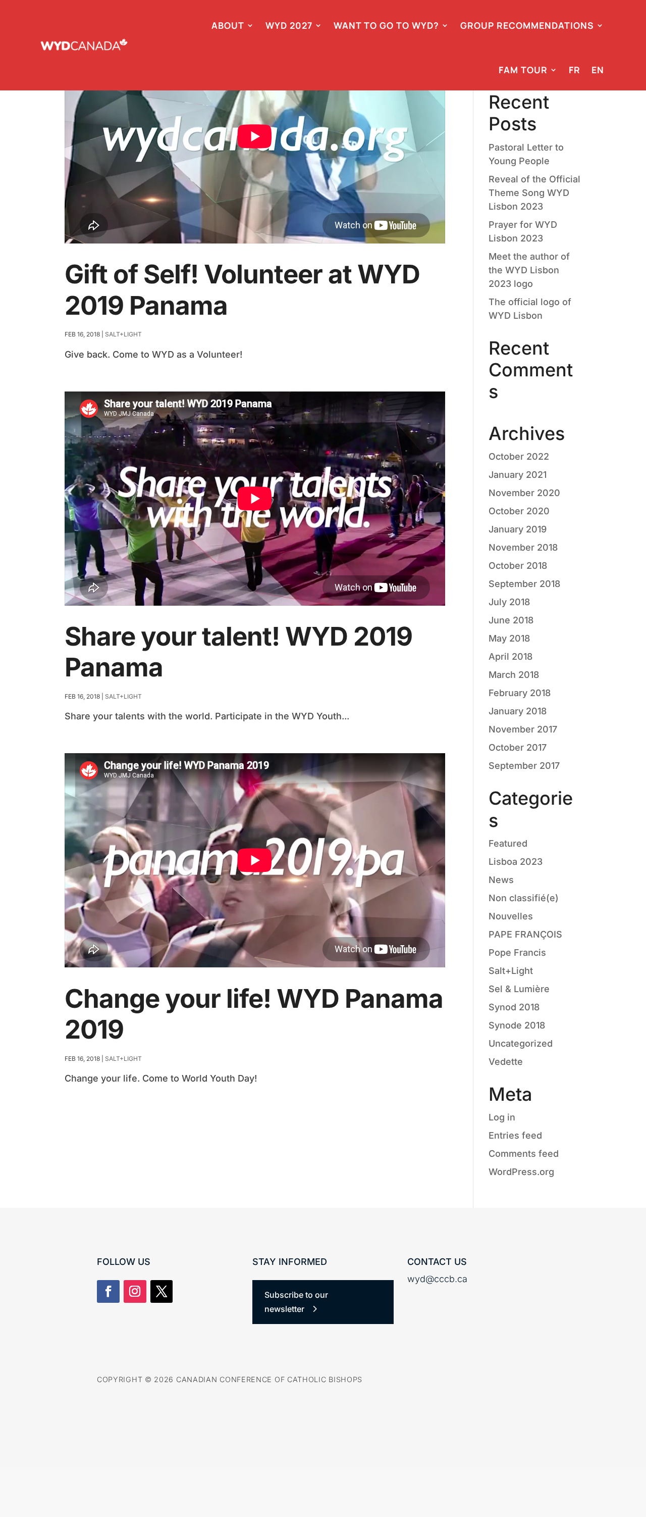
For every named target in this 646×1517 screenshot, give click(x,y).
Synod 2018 (514, 1007)
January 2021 (518, 474)
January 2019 (518, 529)
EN (597, 70)
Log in (502, 1117)
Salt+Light (123, 334)
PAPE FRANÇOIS (525, 934)
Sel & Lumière (519, 989)
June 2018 (511, 620)
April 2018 (510, 656)
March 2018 (514, 674)
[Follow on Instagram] (135, 1291)
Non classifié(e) (524, 898)
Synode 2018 (517, 1025)
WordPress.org (521, 1171)
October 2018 (518, 565)
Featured (508, 843)
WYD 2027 (288, 25)
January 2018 (518, 711)
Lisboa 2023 (516, 861)
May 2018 (509, 638)
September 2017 (524, 765)
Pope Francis (517, 952)
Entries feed (515, 1135)
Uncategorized (521, 1043)
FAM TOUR (523, 70)
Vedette (506, 1061)
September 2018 (524, 583)
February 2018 (520, 693)
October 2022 (519, 456)
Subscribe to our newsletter (296, 1301)
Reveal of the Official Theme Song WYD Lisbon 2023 (534, 193)
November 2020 (524, 492)
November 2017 (523, 729)
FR (574, 70)
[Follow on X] (161, 1291)
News (501, 879)
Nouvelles (511, 916)
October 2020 (519, 511)
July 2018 (509, 602)
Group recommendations (527, 25)
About (227, 25)
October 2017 (518, 747)
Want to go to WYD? (386, 25)
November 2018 (523, 547)
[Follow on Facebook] (108, 1291)
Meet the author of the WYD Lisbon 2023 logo (529, 270)
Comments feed (524, 1153)
